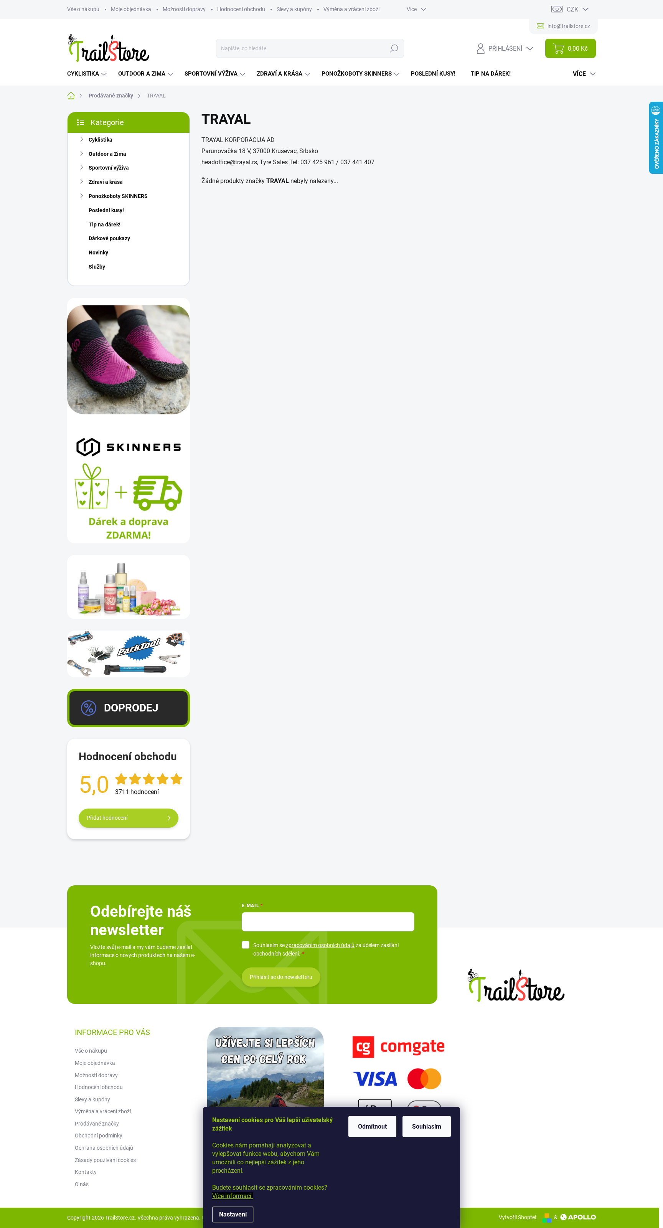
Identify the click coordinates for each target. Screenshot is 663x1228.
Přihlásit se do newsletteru (281, 977)
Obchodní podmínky (98, 1135)
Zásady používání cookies (105, 1160)
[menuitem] (88, 74)
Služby (97, 267)
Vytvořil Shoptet (518, 1217)
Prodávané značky (97, 1124)
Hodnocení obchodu (241, 9)
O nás (82, 1184)
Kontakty (86, 1172)
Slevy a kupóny (294, 9)
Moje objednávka (131, 9)
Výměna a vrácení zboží (351, 9)
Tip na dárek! (104, 224)
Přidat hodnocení (107, 818)
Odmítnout (372, 1126)
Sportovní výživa (109, 168)
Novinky (98, 252)
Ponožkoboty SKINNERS (118, 196)
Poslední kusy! (106, 210)
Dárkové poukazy (109, 238)
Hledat (394, 48)
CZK (572, 9)
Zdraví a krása (106, 182)
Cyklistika (100, 140)
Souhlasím (426, 1126)
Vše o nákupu (83, 9)
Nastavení (233, 1214)
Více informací (232, 1196)
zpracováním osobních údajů (320, 945)
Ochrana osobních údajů (104, 1148)
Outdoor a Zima (107, 154)
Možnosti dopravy (184, 9)
